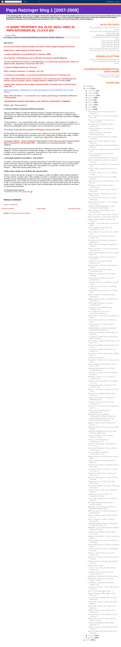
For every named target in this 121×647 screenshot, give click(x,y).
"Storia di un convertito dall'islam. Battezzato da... (100, 262)
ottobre (91, 93)
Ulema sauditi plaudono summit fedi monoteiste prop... (101, 369)
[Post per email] (31, 191)
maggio (91, 105)
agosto (91, 98)
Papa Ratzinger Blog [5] (110, 41)
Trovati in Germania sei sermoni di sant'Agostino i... (100, 154)
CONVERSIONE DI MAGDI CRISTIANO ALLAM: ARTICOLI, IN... (102, 524)
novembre (92, 91)
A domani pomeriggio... (96, 357)
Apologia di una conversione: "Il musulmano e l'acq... (99, 495)
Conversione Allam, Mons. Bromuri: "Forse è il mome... (101, 436)
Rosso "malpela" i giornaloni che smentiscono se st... (100, 228)
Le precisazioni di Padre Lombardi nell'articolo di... (100, 279)
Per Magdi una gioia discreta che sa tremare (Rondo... (101, 503)
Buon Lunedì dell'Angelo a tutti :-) (100, 591)
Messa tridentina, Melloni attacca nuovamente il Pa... (100, 270)
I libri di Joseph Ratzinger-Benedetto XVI (104, 59)
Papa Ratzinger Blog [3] (110, 45)
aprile (90, 107)
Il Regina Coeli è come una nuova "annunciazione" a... (100, 573)
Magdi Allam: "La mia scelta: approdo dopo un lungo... (102, 619)
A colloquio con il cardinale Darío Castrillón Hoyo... (100, 308)
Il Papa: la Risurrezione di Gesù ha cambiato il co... (101, 403)
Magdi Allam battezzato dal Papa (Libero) (103, 576)
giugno (91, 102)
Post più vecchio (74, 208)
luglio (90, 100)
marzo (90, 109)
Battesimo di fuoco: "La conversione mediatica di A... (101, 377)
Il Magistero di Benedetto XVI (107, 35)
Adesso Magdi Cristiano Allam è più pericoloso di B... (101, 211)
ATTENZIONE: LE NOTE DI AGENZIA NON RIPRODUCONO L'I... (102, 329)
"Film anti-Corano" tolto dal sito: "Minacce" (103, 215)
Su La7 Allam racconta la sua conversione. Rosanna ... (99, 312)
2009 (88, 86)
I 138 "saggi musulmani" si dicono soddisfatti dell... (100, 304)
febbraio (91, 635)
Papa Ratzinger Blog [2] (110, 46)
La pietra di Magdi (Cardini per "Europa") (103, 158)
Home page (41, 208)
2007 (88, 640)
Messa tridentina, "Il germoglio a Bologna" (103, 217)
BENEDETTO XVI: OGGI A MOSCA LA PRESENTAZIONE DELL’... (102, 508)
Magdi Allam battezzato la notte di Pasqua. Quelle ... (100, 579)
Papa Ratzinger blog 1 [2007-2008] (42, 10)
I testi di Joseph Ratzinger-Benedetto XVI (104, 48)
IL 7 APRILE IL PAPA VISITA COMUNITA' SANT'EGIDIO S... (103, 337)
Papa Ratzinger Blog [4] (110, 43)
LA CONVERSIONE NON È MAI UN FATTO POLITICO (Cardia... (101, 419)
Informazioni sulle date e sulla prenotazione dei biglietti (108, 76)
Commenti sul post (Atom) (20, 213)
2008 (88, 88)
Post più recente (8, 208)
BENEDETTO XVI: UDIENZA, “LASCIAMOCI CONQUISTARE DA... (102, 415)
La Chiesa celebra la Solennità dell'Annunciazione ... (99, 133)
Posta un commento (11, 204)
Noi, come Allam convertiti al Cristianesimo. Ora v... (98, 453)
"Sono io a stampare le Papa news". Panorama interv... (101, 121)
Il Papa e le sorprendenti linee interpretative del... (99, 411)
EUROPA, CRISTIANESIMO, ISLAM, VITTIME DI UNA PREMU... (101, 207)
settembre (92, 95)
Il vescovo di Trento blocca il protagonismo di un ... (98, 440)
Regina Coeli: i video (95, 565)
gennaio (91, 638)
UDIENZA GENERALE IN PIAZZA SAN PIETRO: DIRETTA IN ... (102, 432)
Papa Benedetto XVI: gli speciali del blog (104, 50)
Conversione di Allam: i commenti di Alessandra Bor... (101, 398)
